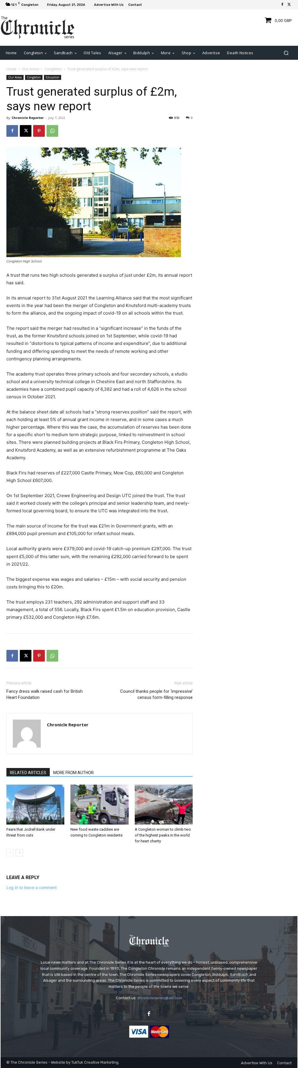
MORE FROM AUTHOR (73, 772)
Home (11, 68)
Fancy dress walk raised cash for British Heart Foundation (44, 694)
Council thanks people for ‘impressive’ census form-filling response (156, 694)
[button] (286, 52)
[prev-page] (10, 852)
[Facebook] (282, 4)
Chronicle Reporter (28, 117)
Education (52, 77)
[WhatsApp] (52, 131)
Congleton (53, 68)
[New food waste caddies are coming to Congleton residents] (99, 805)
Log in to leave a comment (31, 887)
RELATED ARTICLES (28, 772)
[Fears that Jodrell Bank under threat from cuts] (35, 805)
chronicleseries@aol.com (159, 998)
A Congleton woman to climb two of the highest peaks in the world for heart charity (163, 835)
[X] (289, 4)
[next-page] (19, 852)
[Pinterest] (39, 131)
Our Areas (30, 68)
